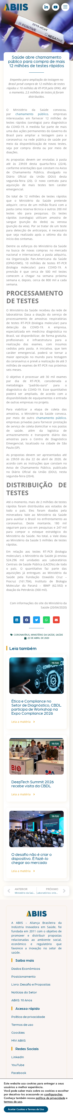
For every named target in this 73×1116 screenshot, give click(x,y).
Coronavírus (22, 634)
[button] (16, 619)
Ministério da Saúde (43, 634)
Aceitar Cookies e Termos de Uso (26, 1109)
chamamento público (31, 114)
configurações (53, 1094)
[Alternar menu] (65, 7)
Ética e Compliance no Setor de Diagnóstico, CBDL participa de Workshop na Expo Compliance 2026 (36, 706)
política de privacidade (50, 1098)
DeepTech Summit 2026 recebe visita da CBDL (32, 783)
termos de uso (13, 1102)
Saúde (59, 634)
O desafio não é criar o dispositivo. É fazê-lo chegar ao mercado (31, 858)
